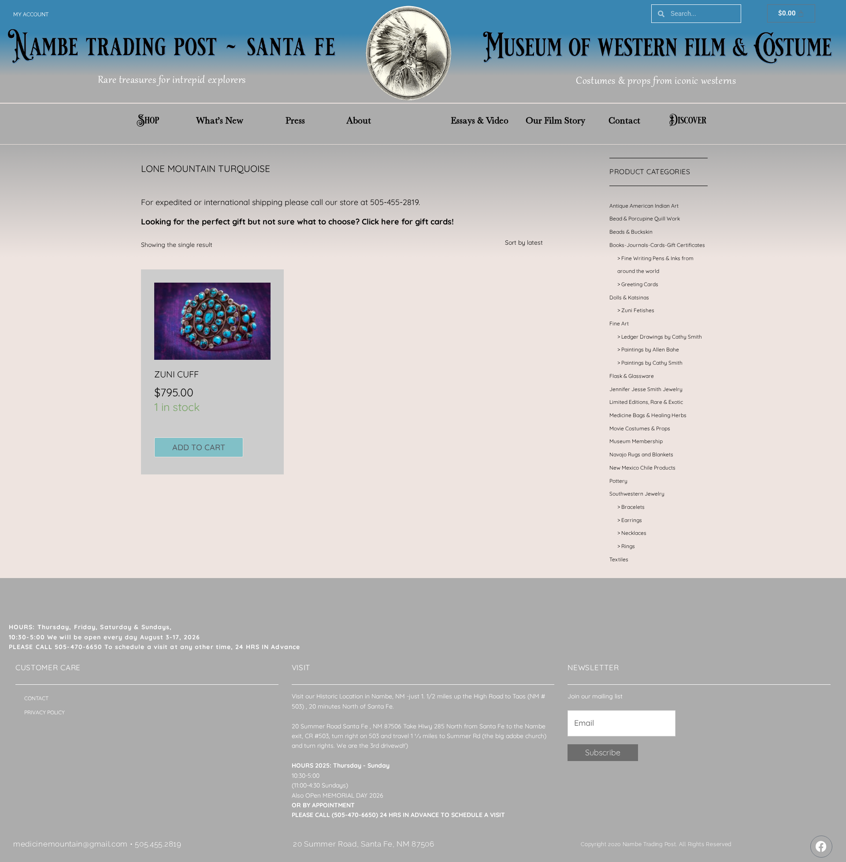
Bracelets (633, 507)
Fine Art (619, 323)
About (358, 120)
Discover (687, 120)
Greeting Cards (639, 284)
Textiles (618, 559)
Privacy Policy (44, 712)
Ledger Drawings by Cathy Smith (661, 336)
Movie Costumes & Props (639, 428)
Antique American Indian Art (644, 205)
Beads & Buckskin (631, 231)
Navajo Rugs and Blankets (641, 454)
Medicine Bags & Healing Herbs (647, 415)
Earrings (631, 520)
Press (295, 120)
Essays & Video (479, 120)
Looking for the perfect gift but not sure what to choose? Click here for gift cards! (297, 221)
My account (30, 14)
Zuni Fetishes (637, 310)
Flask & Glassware (631, 376)
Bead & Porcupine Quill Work (644, 218)
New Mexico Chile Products (642, 467)
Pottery (618, 481)
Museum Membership (636, 441)
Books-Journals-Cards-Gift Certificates (657, 245)
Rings (628, 546)
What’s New (219, 120)
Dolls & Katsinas (629, 297)
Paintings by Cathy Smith (652, 362)
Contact (624, 120)
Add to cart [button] (198, 447)
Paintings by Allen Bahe (650, 349)
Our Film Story (555, 120)
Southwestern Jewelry (636, 493)
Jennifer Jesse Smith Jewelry (646, 389)
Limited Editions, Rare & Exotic (646, 402)
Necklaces (633, 533)
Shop (148, 120)
